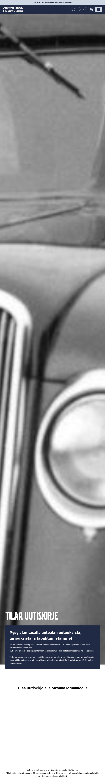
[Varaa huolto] (79, 9)
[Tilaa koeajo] (91, 9)
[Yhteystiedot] (85, 9)
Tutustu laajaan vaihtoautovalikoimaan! (52, 2)
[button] (98, 9)
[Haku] (74, 9)
